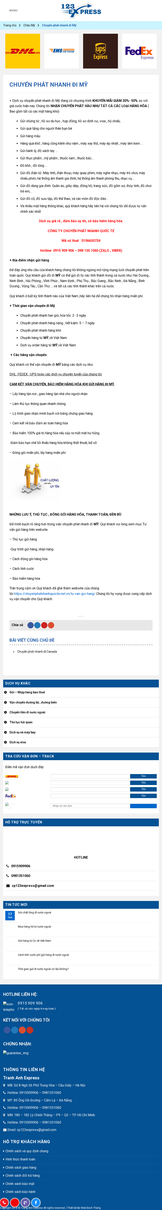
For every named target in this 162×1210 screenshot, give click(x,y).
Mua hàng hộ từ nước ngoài (34, 926)
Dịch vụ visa (17, 742)
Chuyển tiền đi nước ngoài (27, 712)
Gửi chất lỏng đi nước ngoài (34, 912)
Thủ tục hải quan (20, 722)
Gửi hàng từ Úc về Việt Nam (34, 940)
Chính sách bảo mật (19, 1184)
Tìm (143, 776)
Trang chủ (9, 25)
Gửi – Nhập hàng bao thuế (27, 692)
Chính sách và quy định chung (26, 1151)
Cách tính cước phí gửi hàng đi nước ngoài (43, 954)
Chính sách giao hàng (20, 1168)
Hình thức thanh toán (20, 1159)
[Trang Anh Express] (81, 10)
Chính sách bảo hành (20, 1192)
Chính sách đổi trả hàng (22, 1176)
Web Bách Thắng (91, 1207)
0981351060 (20, 876)
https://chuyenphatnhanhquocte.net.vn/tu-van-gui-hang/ (54, 594)
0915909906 (20, 866)
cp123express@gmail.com (33, 886)
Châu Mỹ (29, 25)
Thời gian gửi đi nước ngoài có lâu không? (43, 969)
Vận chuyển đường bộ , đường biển (33, 702)
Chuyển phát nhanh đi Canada (37, 651)
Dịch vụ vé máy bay (22, 732)
